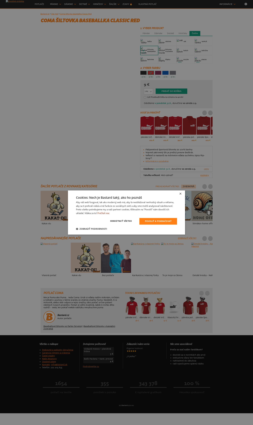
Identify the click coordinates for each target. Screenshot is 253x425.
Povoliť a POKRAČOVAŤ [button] (158, 221)
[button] (91, 229)
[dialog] (126, 212)
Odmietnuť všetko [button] (121, 221)
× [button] (180, 194)
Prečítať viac (103, 213)
